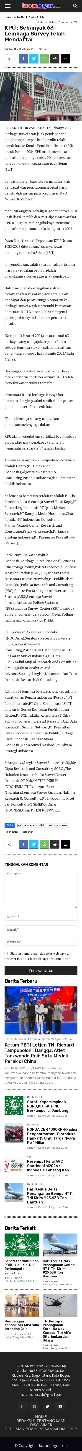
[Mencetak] (54, 58)
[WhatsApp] (44, 58)
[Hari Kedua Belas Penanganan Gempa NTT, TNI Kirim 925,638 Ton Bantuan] (14, 1192)
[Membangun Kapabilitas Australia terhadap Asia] (22, 1305)
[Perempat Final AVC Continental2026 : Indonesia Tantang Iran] (14, 1164)
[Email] (65, 58)
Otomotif (32, 1124)
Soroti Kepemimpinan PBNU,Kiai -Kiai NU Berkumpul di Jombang (47, 1106)
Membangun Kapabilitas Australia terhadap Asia (22, 1325)
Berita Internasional (17, 1039)
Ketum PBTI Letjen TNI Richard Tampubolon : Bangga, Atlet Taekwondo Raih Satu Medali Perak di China (39, 1053)
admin (36, 1039)
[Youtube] (60, 1406)
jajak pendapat (26, 825)
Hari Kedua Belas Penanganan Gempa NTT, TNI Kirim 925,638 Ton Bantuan (50, 1196)
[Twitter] (33, 58)
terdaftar (28, 831)
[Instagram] (34, 1406)
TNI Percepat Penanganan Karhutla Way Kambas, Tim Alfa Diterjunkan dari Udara (57, 1331)
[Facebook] (23, 58)
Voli (29, 1156)
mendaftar (12, 831)
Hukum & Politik (14, 17)
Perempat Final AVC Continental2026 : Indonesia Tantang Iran (48, 1165)
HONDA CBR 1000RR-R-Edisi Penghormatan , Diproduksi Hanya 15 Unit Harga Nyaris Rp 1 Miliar (52, 1136)
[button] (7, 6)
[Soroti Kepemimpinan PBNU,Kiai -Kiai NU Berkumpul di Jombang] (14, 1105)
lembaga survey (58, 825)
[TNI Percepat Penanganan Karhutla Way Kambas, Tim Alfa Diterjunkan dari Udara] (60, 1305)
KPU (41, 825)
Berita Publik (36, 17)
